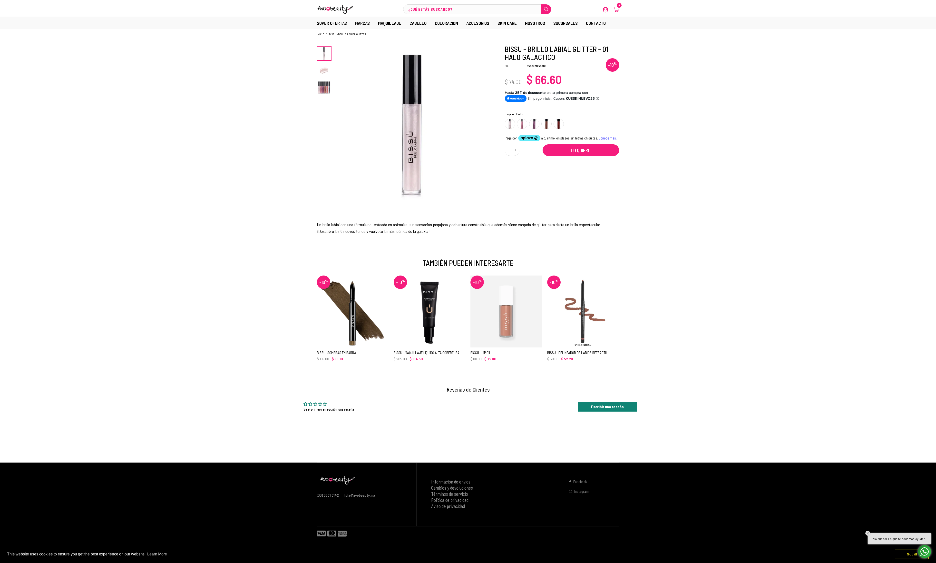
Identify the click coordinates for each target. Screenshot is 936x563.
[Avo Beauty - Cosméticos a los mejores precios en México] (335, 9)
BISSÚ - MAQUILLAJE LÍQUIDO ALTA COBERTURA (426, 352)
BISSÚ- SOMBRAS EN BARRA (336, 352)
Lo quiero (581, 150)
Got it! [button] (912, 554)
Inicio (320, 34)
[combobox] (477, 9)
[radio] (510, 124)
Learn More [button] (157, 554)
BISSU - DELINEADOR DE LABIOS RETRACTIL (577, 352)
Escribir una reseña (607, 406)
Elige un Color (514, 114)
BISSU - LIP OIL (480, 352)
